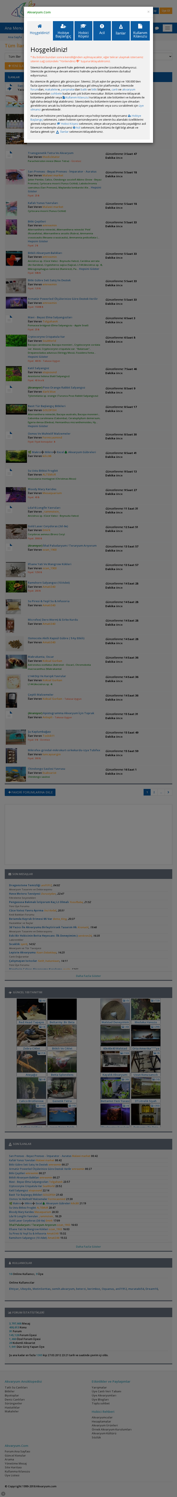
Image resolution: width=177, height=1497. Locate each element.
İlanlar (64, 132)
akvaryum (128, 89)
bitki (94, 89)
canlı (115, 89)
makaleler (51, 89)
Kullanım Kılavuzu (77, 97)
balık (84, 89)
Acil (77, 127)
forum (34, 89)
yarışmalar (68, 89)
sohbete (56, 93)
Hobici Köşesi (69, 124)
